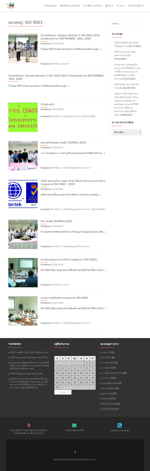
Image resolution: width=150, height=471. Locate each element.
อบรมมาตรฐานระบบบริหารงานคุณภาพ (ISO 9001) (69, 259)
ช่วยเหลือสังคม (109, 383)
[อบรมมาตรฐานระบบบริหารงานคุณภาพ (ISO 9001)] (23, 272)
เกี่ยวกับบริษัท (135, 5)
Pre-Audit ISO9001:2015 (56, 221)
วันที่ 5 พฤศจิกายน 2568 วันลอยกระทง (29, 352)
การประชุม (107, 362)
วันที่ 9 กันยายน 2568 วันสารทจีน (26, 373)
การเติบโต (66, 116)
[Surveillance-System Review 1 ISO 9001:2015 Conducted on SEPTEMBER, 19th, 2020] (23, 48)
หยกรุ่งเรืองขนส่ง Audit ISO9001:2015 (63, 142)
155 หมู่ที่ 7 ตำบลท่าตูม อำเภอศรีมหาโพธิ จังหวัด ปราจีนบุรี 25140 (29, 431)
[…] (99, 49)
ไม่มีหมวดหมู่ (108, 408)
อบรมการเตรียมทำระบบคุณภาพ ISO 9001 (64, 297)
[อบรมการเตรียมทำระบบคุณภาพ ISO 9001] (23, 310)
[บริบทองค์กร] (23, 117)
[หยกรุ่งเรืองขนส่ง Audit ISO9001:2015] (23, 155)
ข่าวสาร (121, 5)
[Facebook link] (75, 452)
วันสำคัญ (106, 398)
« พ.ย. (62, 392)
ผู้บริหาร (109, 5)
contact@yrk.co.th (74, 430)
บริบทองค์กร (47, 104)
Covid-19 (106, 352)
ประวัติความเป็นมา (92, 5)
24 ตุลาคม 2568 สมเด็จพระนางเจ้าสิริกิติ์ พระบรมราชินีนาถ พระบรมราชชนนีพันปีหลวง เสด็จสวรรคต (127, 71)
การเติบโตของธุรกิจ (71, 167)
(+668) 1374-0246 (119, 430)
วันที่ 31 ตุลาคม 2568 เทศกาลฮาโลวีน (29, 357)
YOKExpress (50, 5)
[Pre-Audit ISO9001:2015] (23, 234)
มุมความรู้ (107, 393)
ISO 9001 (55, 63)
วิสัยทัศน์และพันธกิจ (69, 5)
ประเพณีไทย (108, 388)
